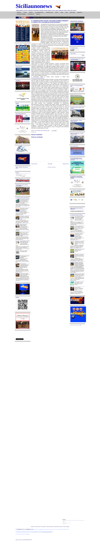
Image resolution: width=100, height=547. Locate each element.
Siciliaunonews (34, 6)
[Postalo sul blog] (53, 130)
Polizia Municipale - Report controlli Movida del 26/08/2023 (24, 256)
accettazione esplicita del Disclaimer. (47, 532)
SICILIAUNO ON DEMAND (21, 14)
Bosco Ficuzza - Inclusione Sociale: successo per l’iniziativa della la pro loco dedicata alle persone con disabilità (24, 234)
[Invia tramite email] (52, 130)
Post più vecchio (66, 163)
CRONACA (31, 12)
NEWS (66, 12)
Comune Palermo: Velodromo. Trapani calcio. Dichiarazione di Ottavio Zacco (79, 288)
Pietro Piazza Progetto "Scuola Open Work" (23, 251)
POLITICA (25, 12)
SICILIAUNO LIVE (31, 14)
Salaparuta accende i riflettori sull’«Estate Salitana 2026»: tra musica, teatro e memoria (79, 275)
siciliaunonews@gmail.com (76, 211)
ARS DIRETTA (79, 12)
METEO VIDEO (72, 12)
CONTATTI (38, 14)
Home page (50, 163)
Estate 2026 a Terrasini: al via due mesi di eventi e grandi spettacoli (24, 209)
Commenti (65, 523)
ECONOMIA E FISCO (49, 12)
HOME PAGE (19, 12)
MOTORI (56, 12)
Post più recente (34, 163)
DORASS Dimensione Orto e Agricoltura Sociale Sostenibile (76, 96)
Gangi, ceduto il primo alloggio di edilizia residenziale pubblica (23, 225)
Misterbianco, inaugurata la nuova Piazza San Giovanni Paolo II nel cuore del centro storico (24, 217)
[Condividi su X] (54, 130)
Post (64, 521)
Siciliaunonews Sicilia (73, 325)
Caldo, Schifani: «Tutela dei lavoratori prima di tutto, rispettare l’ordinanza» (56, 17)
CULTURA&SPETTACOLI (39, 12)
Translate (23, 176)
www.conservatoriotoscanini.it (38, 78)
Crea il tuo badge (78, 325)
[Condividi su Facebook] (55, 130)
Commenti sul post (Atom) (52, 167)
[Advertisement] (23, 420)
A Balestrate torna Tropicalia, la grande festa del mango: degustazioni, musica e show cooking (79, 242)
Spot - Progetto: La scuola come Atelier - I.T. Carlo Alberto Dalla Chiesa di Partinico (79, 283)
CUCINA (61, 12)
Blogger (68, 526)
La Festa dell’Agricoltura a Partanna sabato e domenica (79, 227)
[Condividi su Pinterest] (56, 130)
